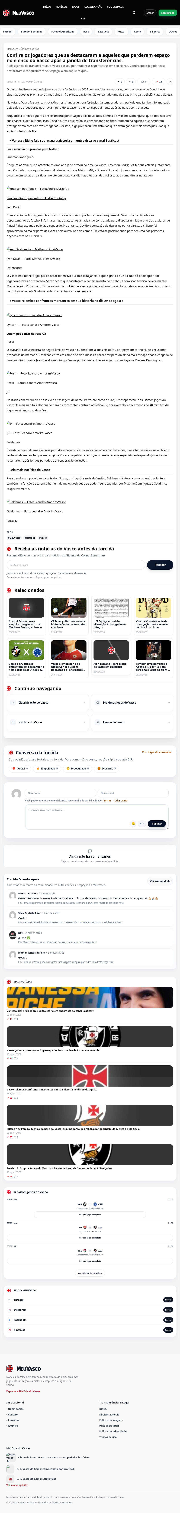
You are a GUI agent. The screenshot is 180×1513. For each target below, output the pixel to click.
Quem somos (16, 1409)
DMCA (103, 1409)
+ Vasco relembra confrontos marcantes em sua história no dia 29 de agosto (66, 301)
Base (86, 31)
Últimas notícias (29, 49)
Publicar (157, 823)
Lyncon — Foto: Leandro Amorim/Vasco (33, 325)
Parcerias (13, 1420)
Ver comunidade (160, 881)
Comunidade (115, 6)
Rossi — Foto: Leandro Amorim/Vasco (32, 383)
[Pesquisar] (134, 12)
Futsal (121, 31)
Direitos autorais (109, 1414)
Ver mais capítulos (17, 1485)
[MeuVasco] (19, 13)
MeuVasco (12, 49)
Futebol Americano (63, 31)
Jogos (75, 6)
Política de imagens (111, 1420)
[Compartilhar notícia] (170, 81)
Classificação (93, 6)
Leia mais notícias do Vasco (29, 470)
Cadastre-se (167, 12)
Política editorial (109, 1425)
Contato (13, 1414)
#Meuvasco (14, 537)
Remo (137, 31)
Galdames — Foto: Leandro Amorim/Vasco (35, 511)
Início (47, 6)
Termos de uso (108, 1437)
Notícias (61, 6)
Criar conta (121, 800)
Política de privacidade (113, 1431)
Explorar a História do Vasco (23, 1391)
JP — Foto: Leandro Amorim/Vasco (29, 433)
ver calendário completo (90, 1273)
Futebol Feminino (32, 31)
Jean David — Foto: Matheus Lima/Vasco (33, 259)
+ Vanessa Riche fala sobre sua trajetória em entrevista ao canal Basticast (64, 140)
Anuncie (13, 1425)
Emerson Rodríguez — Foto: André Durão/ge (36, 198)
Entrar (150, 12)
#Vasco (43, 537)
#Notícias (30, 537)
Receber (160, 564)
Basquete (103, 31)
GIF (142, 823)
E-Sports (155, 31)
